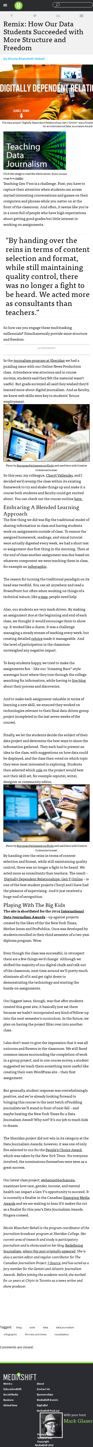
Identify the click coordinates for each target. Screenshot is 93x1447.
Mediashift (18, 5)
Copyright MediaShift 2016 (44, 1443)
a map (43, 596)
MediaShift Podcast (48, 1411)
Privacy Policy (45, 1434)
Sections (5, 5)
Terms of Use (44, 1438)
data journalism (65, 1327)
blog (18, 1327)
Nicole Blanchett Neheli (26, 58)
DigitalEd (42, 1405)
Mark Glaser (78, 1420)
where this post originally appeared (49, 1251)
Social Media (10, 1394)
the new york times (35, 1334)
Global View (10, 1405)
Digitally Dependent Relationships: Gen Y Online (43, 879)
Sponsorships (45, 1394)
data (45, 1327)
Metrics (7, 1384)
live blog (79, 680)
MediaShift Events (47, 1400)
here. (78, 498)
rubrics (36, 638)
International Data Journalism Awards (43, 914)
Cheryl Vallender (59, 475)
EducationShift (12, 1389)
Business (8, 1400)
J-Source (54, 1263)
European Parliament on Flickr (35, 465)
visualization (61, 1334)
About (40, 1384)
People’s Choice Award (63, 1150)
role (39, 770)
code (32, 1327)
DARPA (19, 178)
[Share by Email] (81, 15)
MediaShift (19, 1376)
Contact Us (43, 1389)
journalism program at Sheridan (39, 360)
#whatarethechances (57, 1180)
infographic (37, 566)
